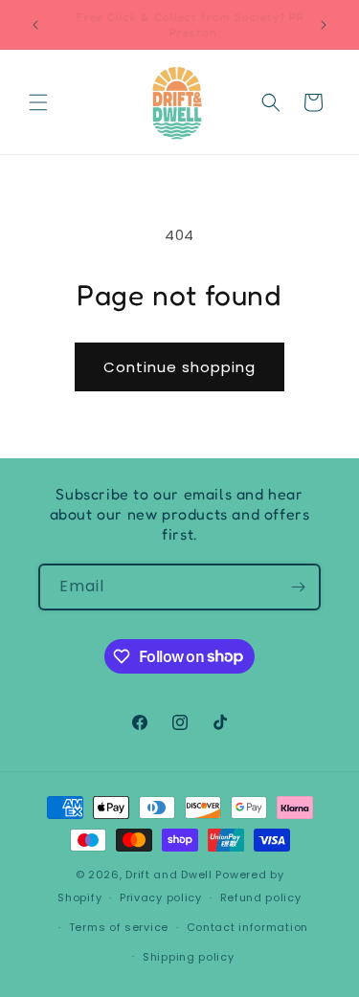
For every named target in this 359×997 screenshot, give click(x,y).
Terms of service (118, 927)
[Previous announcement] (35, 25)
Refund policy (261, 897)
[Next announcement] (324, 25)
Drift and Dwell (169, 874)
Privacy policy (161, 897)
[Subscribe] (298, 587)
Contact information (247, 927)
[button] (38, 102)
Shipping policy (189, 956)
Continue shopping (179, 367)
